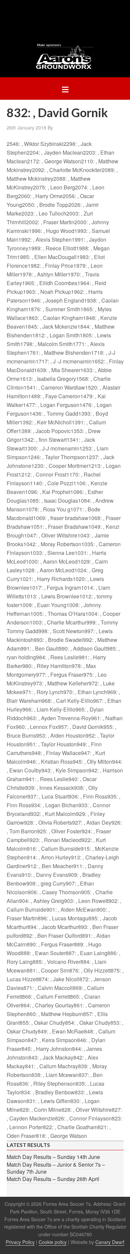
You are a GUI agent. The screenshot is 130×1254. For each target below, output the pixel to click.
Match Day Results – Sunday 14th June (53, 1157)
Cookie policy (53, 1242)
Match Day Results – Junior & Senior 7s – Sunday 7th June (56, 1168)
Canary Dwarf (109, 1242)
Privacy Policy (20, 1242)
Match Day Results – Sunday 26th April (53, 1179)
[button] (65, 88)
